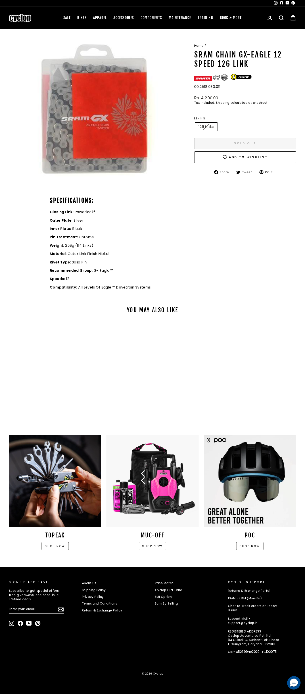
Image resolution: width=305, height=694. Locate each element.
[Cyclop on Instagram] (11, 623)
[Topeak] (55, 481)
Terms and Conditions (99, 603)
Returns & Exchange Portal (249, 591)
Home (199, 46)
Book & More (231, 17)
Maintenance (180, 17)
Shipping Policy (94, 590)
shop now (250, 546)
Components (151, 17)
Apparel (100, 17)
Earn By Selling (166, 603)
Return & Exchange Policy (102, 610)
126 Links (206, 126)
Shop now (55, 546)
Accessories (123, 17)
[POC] (250, 481)
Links (200, 118)
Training (205, 17)
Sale (67, 17)
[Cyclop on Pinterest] (37, 623)
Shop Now (152, 546)
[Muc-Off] (152, 481)
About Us (89, 583)
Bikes (81, 17)
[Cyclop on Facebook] (20, 623)
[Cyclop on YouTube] (29, 623)
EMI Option (163, 597)
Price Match (164, 583)
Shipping (222, 103)
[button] (294, 683)
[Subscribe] (61, 609)
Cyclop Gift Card (168, 590)
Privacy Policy (93, 597)
